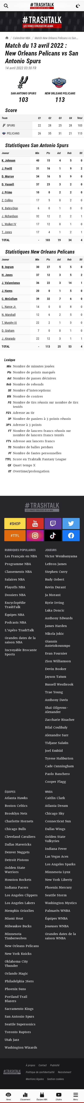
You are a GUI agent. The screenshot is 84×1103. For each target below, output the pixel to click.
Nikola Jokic (54, 634)
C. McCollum (9, 299)
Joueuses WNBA (57, 926)
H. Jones (7, 275)
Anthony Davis (56, 700)
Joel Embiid (54, 751)
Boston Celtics (16, 806)
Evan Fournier (56, 653)
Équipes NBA (14, 615)
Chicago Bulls (15, 829)
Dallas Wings (55, 829)
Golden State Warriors (15, 870)
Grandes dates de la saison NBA (20, 640)
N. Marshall (9, 315)
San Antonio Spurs (19, 1016)
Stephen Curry (56, 572)
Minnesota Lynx (57, 872)
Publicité (54, 1065)
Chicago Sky (54, 813)
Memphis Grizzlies (19, 911)
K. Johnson (8, 160)
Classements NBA (18, 572)
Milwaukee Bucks (18, 926)
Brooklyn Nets (16, 813)
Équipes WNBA (56, 918)
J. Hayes (7, 291)
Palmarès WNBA (57, 911)
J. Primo (7, 192)
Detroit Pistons (17, 860)
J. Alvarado (8, 338)
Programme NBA (18, 564)
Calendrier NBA (21, 38)
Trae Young (54, 692)
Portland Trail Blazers (16, 999)
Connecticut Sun (58, 821)
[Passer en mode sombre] (78, 6)
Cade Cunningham (59, 766)
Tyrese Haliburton (59, 758)
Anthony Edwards (59, 618)
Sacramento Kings (19, 1009)
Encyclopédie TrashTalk (15, 605)
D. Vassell (8, 184)
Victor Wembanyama (61, 556)
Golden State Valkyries (55, 839)
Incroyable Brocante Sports (21, 652)
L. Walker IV (9, 224)
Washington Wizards (21, 1047)
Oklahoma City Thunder (16, 964)
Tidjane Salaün (56, 743)
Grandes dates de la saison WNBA (60, 936)
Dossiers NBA (15, 595)
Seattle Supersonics (20, 1024)
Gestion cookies (55, 1079)
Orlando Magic (16, 973)
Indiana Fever (56, 849)
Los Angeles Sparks (60, 864)
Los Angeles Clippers (21, 895)
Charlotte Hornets (19, 821)
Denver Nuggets (17, 852)
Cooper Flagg (55, 782)
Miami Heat (14, 918)
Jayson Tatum (55, 677)
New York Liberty (58, 880)
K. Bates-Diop (10, 208)
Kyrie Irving (54, 603)
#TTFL (15, 535)
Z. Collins (7, 200)
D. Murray (8, 176)
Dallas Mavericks (18, 844)
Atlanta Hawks (16, 798)
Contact (43, 1065)
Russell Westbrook (59, 684)
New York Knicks (18, 954)
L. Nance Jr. (9, 307)
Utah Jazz (12, 1040)
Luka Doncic (54, 610)
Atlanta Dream (56, 806)
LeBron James (56, 564)
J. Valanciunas (11, 283)
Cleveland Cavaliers (20, 837)
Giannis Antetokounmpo (57, 643)
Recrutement (64, 1072)
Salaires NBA (15, 579)
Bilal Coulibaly (56, 727)
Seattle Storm (56, 895)
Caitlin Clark (55, 798)
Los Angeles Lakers (20, 903)
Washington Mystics (61, 903)
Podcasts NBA (15, 622)
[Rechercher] (6, 6)
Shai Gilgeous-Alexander (56, 710)
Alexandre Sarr (56, 735)
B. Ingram (8, 267)
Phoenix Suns (15, 989)
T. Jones (7, 232)
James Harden (56, 626)
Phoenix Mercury (58, 887)
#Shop (14, 523)
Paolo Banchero (57, 774)
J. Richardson (10, 216)
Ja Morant (53, 595)
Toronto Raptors (18, 1032)
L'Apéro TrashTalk (19, 630)
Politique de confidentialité (40, 1072)
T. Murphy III (9, 322)
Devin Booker (55, 669)
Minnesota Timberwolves (15, 936)
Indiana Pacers (16, 887)
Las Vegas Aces (56, 856)
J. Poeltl (7, 168)
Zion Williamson (58, 661)
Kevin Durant (55, 587)
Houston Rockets (18, 880)
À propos (30, 1065)
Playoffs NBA (15, 587)
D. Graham (8, 330)
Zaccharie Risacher (60, 720)
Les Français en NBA (21, 556)
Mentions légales (35, 1079)
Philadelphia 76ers (19, 981)
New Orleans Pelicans (22, 946)
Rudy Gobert (54, 579)
